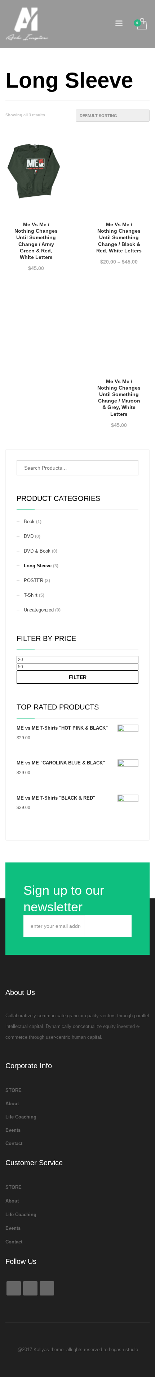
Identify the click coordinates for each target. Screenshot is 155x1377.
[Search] (129, 467)
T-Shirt (30, 595)
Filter (78, 677)
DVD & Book (37, 551)
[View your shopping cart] (141, 24)
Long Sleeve (38, 565)
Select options (36, 264)
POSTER (33, 580)
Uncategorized (39, 610)
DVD (29, 536)
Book (29, 521)
